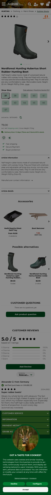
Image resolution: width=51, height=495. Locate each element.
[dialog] (25, 247)
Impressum (33, 478)
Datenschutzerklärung (21, 478)
